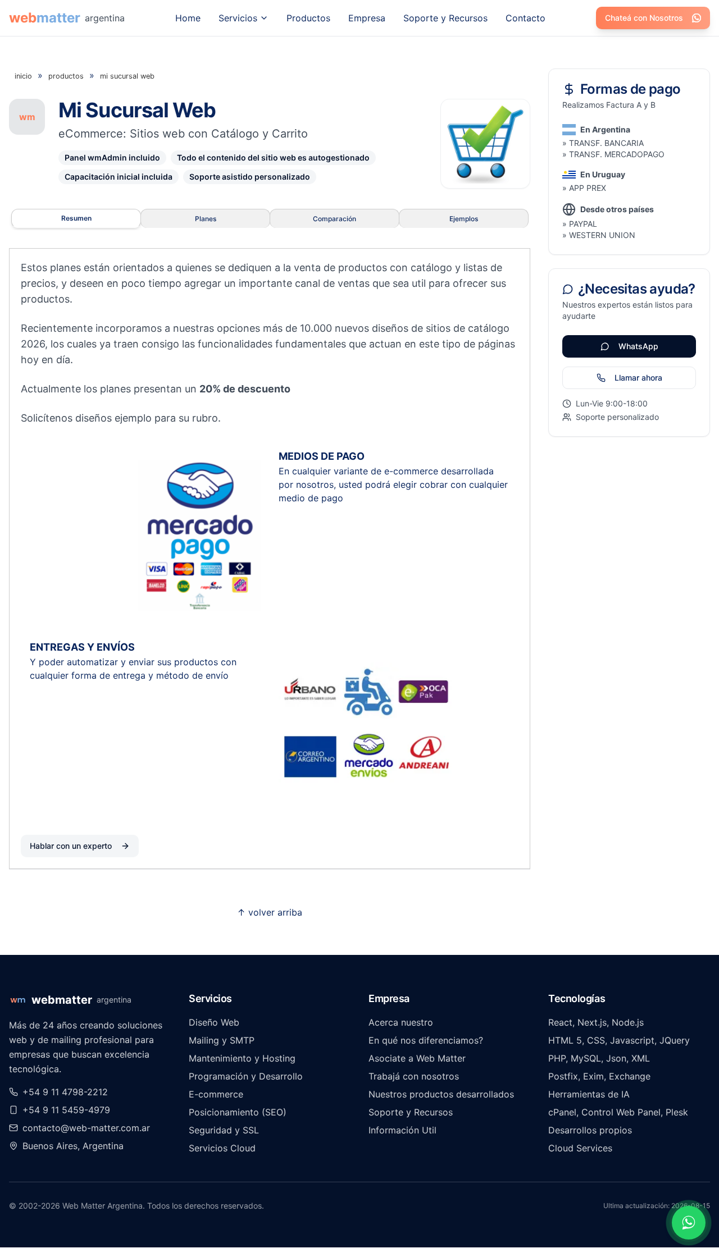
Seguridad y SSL (224, 1130)
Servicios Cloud (222, 1148)
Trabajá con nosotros (413, 1076)
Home (188, 18)
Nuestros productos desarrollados (441, 1094)
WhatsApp (638, 346)
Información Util (402, 1130)
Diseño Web (214, 1022)
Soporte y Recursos (445, 18)
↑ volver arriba (269, 912)
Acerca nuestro (400, 1022)
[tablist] (269, 218)
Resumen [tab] (76, 218)
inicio (23, 76)
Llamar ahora (638, 377)
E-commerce (216, 1094)
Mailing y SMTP (221, 1040)
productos (66, 76)
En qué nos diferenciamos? (425, 1040)
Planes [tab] (205, 218)
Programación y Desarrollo (246, 1076)
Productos (308, 18)
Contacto (525, 18)
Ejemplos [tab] (463, 218)
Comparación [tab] (334, 218)
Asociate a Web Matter (417, 1058)
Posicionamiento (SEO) (237, 1112)
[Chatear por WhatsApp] (689, 1223)
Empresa (366, 18)
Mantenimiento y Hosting (242, 1058)
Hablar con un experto (71, 845)
